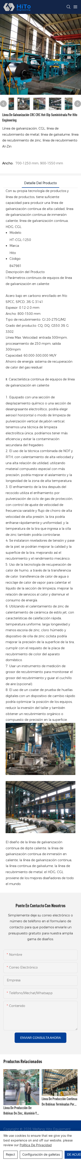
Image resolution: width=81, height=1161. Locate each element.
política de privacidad (36, 1145)
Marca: (14, 246)
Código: (15, 259)
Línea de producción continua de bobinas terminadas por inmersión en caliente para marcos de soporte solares (59, 1102)
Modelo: (15, 233)
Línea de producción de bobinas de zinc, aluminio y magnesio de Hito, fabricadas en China (21, 1111)
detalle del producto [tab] (40, 183)
